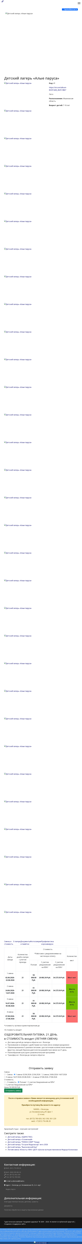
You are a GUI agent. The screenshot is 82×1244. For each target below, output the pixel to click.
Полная (22, 1082)
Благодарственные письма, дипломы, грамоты (21, 1202)
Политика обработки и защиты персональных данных (23, 1210)
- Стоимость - (11, 1082)
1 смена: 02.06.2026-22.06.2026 (27, 1074)
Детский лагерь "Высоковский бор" (22, 1147)
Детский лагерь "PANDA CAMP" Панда (23, 1142)
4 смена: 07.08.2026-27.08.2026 (44, 1077)
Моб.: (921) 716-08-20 (13, 1168)
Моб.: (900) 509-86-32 (13, 1172)
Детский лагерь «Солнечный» (20, 1139)
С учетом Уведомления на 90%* (41, 1082)
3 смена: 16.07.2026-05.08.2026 (18, 1077)
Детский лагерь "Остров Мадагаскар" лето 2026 (28, 1144)
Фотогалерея (35, 941)
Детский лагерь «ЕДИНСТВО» (20, 1137)
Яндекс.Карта (10, 1189)
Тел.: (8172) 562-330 (13, 1175)
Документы (8, 1206)
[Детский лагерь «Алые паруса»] (25, 96)
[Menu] (79, 3)
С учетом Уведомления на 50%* (19, 1085)
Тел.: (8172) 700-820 (13, 1177)
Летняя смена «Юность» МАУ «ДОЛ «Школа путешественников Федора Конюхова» (43, 1149)
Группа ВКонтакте (70, 9)
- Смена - (9, 1074)
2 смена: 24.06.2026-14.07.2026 (54, 1074)
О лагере (16, 941)
